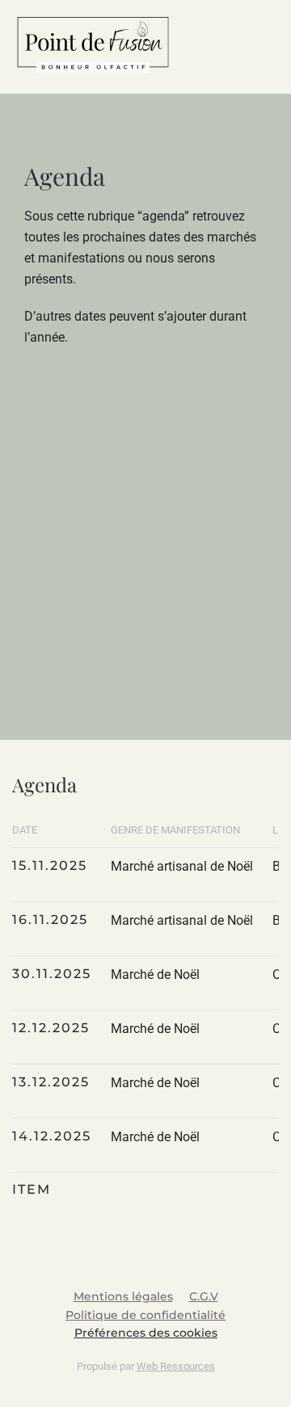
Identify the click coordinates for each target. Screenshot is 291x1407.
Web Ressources (176, 1366)
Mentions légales (123, 1296)
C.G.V (203, 1296)
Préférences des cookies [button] (145, 1332)
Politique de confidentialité (145, 1315)
